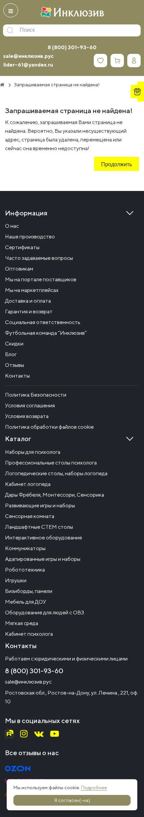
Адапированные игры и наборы (42, 559)
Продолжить (116, 165)
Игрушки (15, 580)
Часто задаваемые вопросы (39, 258)
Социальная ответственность (42, 322)
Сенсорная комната (29, 516)
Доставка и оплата (28, 301)
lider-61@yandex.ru (28, 65)
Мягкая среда (21, 623)
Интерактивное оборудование (43, 537)
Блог (11, 354)
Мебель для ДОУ (25, 602)
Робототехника (25, 570)
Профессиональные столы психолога (51, 462)
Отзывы (14, 365)
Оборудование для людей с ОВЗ (44, 612)
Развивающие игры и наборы (40, 505)
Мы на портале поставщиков (40, 279)
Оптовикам (19, 269)
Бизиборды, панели (28, 591)
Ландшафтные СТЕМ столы (39, 527)
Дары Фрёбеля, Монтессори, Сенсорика (54, 495)
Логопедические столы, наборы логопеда (56, 473)
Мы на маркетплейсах (32, 290)
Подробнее (94, 787)
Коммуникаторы (25, 548)
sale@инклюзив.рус (28, 56)
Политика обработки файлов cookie (49, 427)
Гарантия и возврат (29, 311)
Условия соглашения (30, 405)
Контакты (17, 376)
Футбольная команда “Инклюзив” (46, 333)
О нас (12, 226)
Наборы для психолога (32, 452)
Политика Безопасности (35, 395)
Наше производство (30, 236)
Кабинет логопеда (28, 484)
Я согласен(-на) (72, 800)
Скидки (14, 343)
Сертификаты (22, 247)
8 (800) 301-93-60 (72, 47)
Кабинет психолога (29, 634)
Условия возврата (27, 416)
